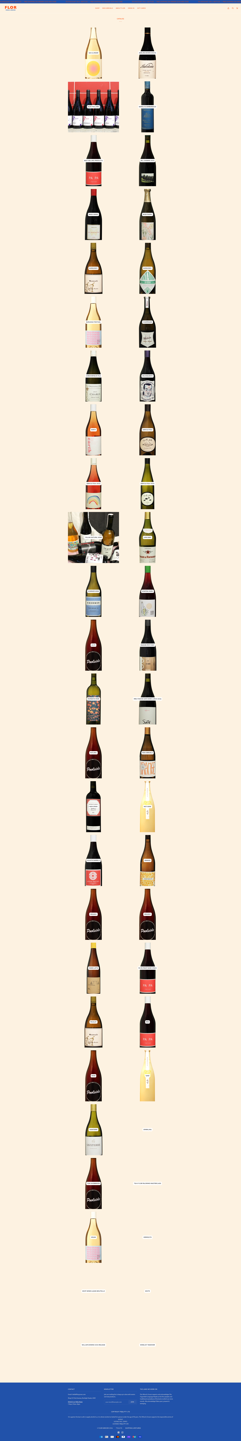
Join (132, 1402)
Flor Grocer (104, 1428)
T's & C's (119, 1428)
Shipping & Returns (133, 1428)
